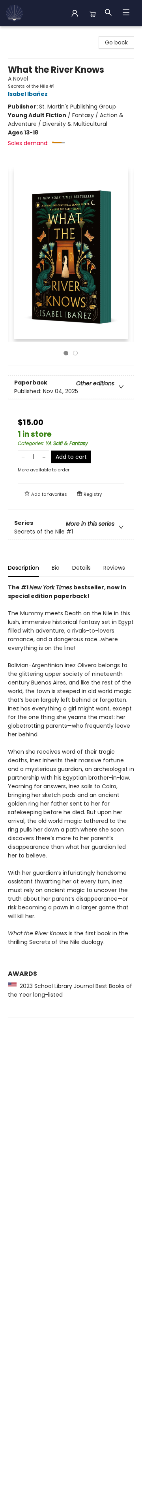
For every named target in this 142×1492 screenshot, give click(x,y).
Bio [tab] (56, 568)
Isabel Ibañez (28, 94)
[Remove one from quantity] (23, 457)
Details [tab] (81, 568)
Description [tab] (23, 568)
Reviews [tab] (114, 568)
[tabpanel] (71, 800)
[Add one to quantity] (44, 457)
